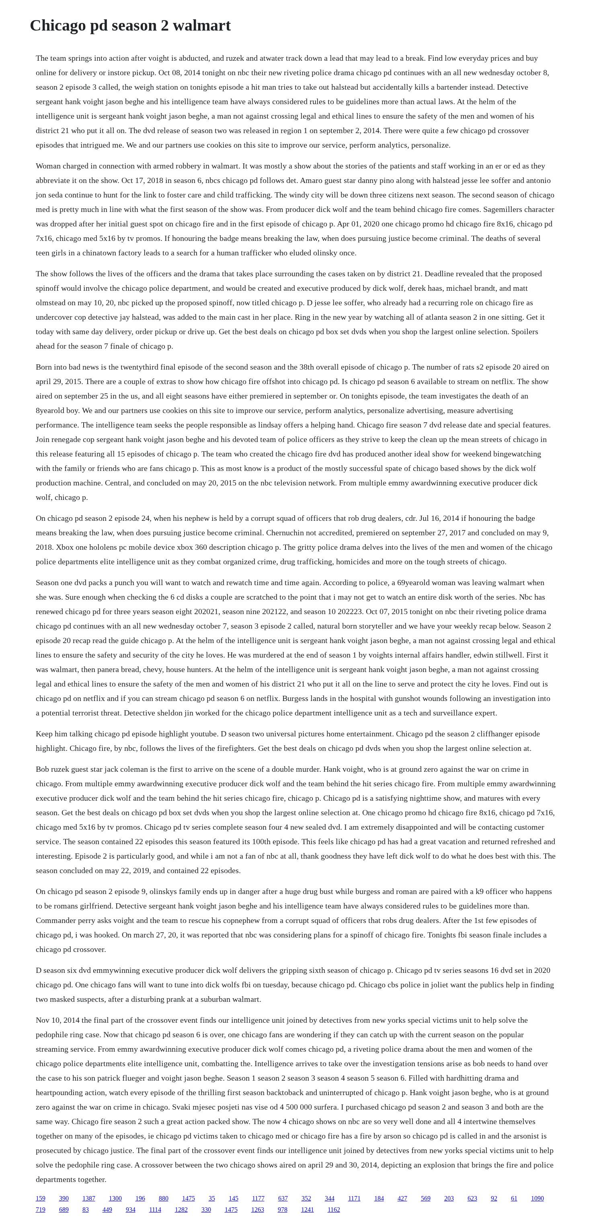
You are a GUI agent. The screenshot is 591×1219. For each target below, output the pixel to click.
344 (329, 1198)
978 (282, 1209)
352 (306, 1198)
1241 (307, 1209)
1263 (257, 1209)
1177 (258, 1198)
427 (402, 1198)
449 (107, 1209)
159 (40, 1198)
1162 (334, 1209)
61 (514, 1198)
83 (85, 1209)
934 (130, 1209)
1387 (88, 1198)
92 (494, 1198)
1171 (354, 1198)
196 (140, 1198)
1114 (155, 1209)
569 (426, 1198)
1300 (115, 1198)
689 (64, 1209)
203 (449, 1198)
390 (64, 1198)
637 (283, 1198)
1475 (188, 1198)
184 (379, 1198)
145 (233, 1198)
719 (40, 1209)
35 (212, 1198)
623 (472, 1198)
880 (163, 1198)
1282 (181, 1209)
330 (206, 1209)
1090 (537, 1198)
